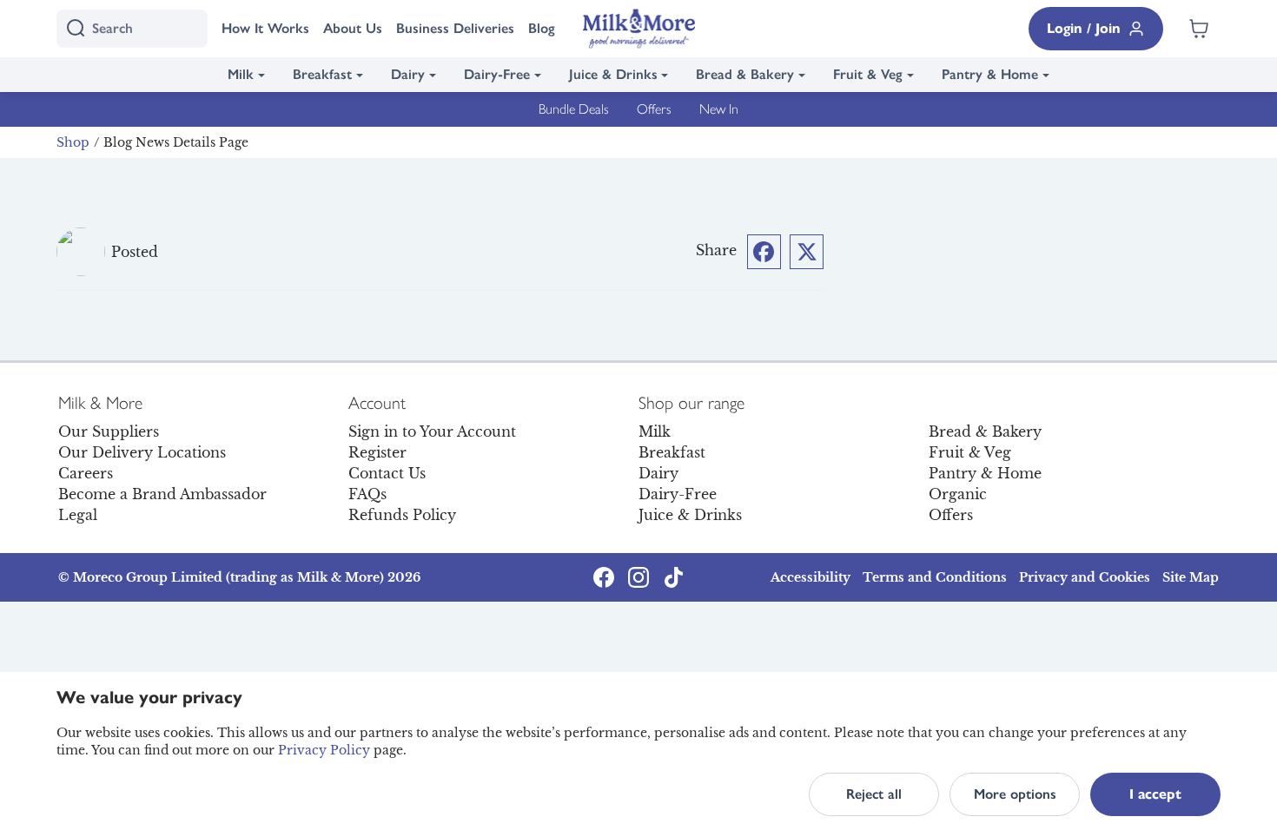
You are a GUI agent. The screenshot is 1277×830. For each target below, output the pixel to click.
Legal (77, 515)
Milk (241, 74)
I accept (1155, 794)
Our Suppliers (108, 431)
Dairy (408, 74)
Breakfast (322, 74)
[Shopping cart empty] (1199, 28)
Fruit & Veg (868, 74)
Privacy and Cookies (1084, 577)
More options (1015, 794)
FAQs (367, 494)
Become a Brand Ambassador (162, 494)
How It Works (265, 28)
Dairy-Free (497, 74)
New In (718, 109)
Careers (85, 473)
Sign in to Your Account (432, 431)
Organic (958, 494)
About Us (352, 28)
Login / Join (1084, 28)
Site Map (1190, 577)
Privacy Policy (324, 750)
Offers (654, 109)
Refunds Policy (402, 515)
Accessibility (810, 577)
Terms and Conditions (935, 577)
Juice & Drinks (613, 74)
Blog (541, 28)
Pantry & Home (990, 74)
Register (377, 452)
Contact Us (387, 473)
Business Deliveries (455, 28)
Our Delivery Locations (142, 452)
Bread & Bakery (745, 74)
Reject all (874, 794)
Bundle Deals (574, 109)
